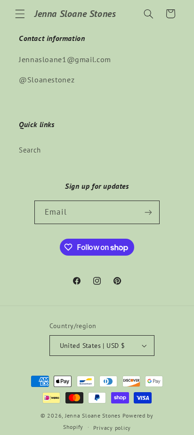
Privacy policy (112, 427)
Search (30, 149)
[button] (20, 13)
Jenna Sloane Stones (93, 415)
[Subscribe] (148, 212)
